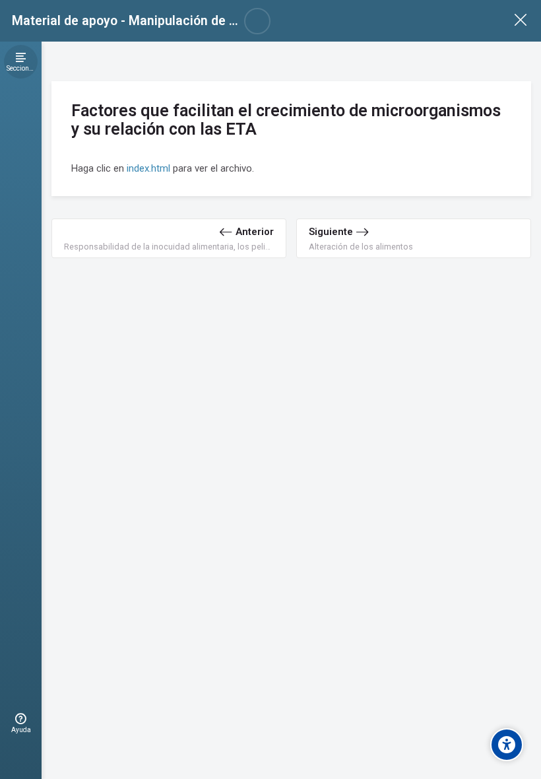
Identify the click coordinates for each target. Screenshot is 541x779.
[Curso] (520, 21)
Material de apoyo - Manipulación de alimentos (149, 20)
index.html (148, 168)
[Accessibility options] (506, 744)
